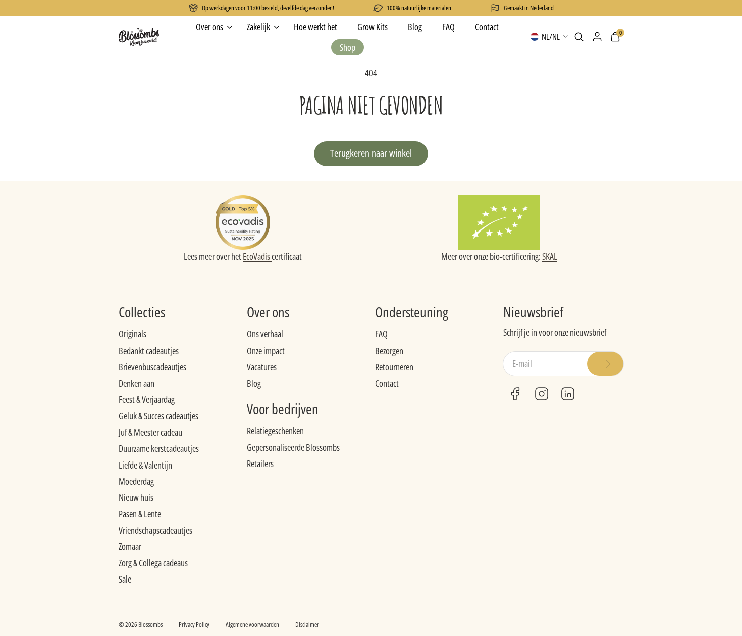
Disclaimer (307, 624)
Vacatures (262, 367)
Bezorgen (389, 350)
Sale (125, 579)
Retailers (260, 463)
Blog (254, 383)
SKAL (549, 256)
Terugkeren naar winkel (371, 153)
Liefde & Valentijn (145, 465)
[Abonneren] (605, 364)
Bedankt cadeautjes (149, 350)
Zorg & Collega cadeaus (153, 563)
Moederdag (136, 481)
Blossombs (150, 624)
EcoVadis (257, 256)
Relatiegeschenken (275, 431)
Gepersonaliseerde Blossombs (293, 447)
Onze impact (266, 350)
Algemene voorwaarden (252, 624)
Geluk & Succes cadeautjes (158, 416)
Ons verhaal (265, 334)
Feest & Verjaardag (147, 399)
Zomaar (130, 546)
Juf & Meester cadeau (150, 432)
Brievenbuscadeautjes (152, 367)
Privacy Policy (194, 624)
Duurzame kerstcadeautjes (159, 448)
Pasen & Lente (140, 514)
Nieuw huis (136, 497)
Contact (387, 383)
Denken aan (136, 383)
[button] (579, 37)
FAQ (381, 334)
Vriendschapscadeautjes (155, 530)
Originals (132, 334)
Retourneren (394, 367)
